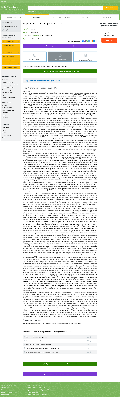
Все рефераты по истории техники (58, 46)
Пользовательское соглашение (9, 390)
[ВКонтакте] (83, 41)
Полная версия (5, 394)
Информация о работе (90, 337)
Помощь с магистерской (9, 49)
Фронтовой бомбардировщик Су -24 (37, 337)
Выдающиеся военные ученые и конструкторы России (42, 352)
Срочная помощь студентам (10, 67)
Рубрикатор (37, 17)
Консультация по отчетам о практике (36, 394)
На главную (8, 22)
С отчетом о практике (8, 45)
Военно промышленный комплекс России (38, 341)
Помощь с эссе (6, 63)
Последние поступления (61, 17)
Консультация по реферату (33, 392)
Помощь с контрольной (9, 60)
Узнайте (109, 40)
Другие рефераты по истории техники (58, 374)
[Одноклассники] (92, 41)
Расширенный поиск (34, 11)
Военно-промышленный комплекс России (39, 344)
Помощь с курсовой (8, 52)
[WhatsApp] (87, 41)
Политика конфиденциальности (10, 392)
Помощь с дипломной (8, 41)
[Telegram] (89, 41)
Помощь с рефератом (8, 56)
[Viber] (85, 41)
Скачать (88, 337)
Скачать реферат (34, 59)
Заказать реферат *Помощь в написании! (85, 59)
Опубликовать (9, 30)
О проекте (4, 1)
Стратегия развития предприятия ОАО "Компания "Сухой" (43, 348)
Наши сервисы (108, 17)
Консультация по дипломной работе (36, 390)
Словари (85, 17)
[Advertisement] (11, 167)
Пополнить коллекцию (13, 17)
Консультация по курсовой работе (35, 387)
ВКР (48, 390)
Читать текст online (60, 59)
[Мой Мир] (94, 41)
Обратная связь (5, 387)
